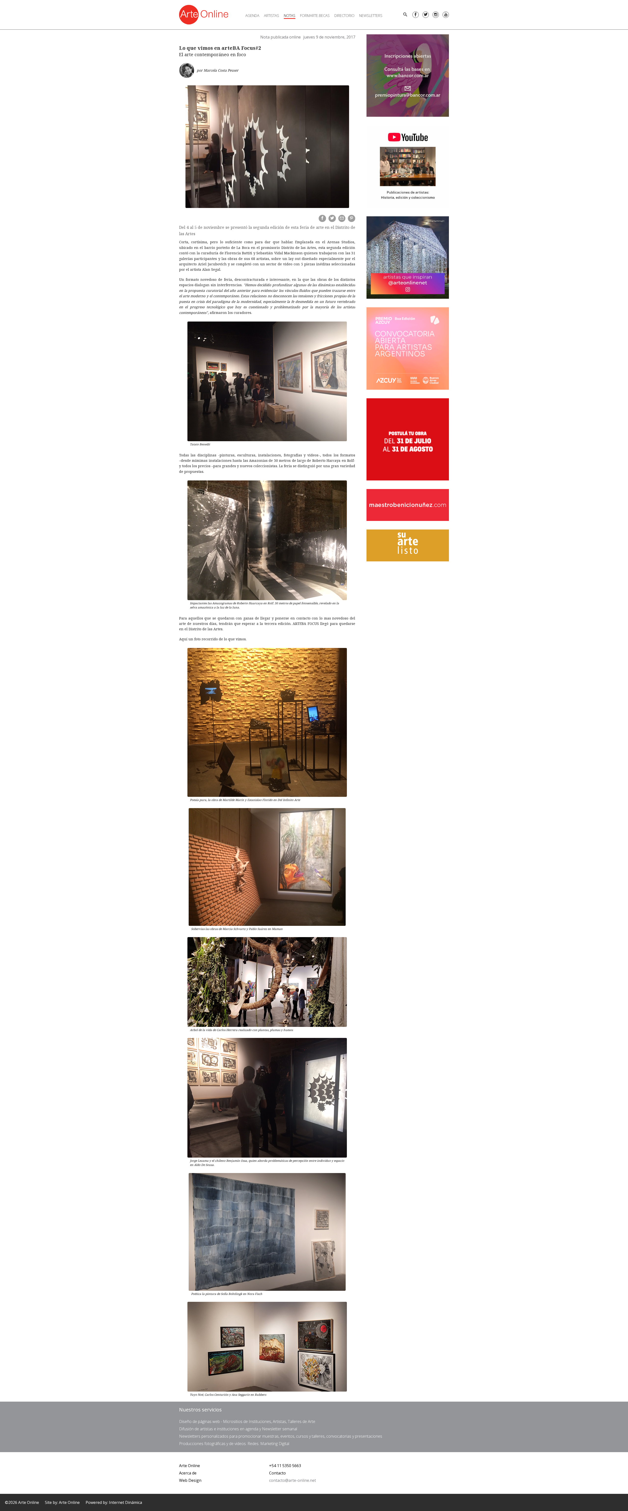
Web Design (190, 1480)
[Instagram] (435, 15)
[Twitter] (425, 15)
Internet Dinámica (125, 1502)
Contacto (277, 1473)
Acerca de (187, 1473)
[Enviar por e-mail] (342, 218)
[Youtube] (446, 15)
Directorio (344, 15)
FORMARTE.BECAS (315, 15)
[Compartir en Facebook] (322, 218)
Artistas (271, 15)
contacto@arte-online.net (292, 1480)
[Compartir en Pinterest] (351, 218)
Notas (289, 15)
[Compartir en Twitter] (332, 218)
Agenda (252, 15)
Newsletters (370, 15)
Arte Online (189, 1465)
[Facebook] (415, 15)
